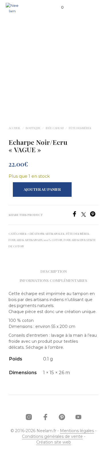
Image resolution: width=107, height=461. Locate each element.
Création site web (53, 442)
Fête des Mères (80, 128)
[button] (58, 7)
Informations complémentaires (53, 280)
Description (54, 271)
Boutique (33, 128)
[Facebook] (76, 215)
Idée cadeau (55, 128)
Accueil (15, 128)
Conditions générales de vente (52, 436)
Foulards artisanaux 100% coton (35, 240)
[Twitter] (85, 215)
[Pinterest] (94, 215)
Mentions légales (77, 431)
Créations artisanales (46, 234)
